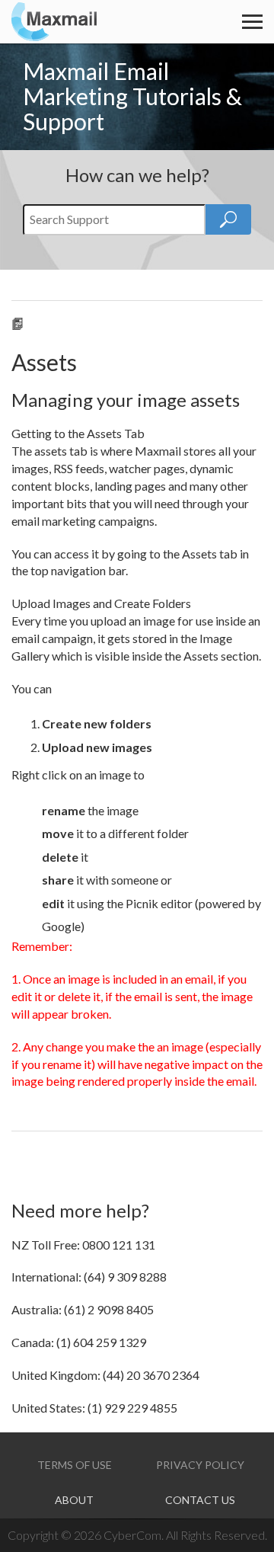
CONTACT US (200, 1499)
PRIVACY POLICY (200, 1464)
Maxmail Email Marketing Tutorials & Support (132, 96)
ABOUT (74, 1499)
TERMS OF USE (74, 1464)
